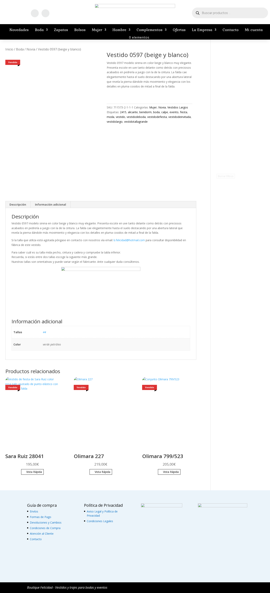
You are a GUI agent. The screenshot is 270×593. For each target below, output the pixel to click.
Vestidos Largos (177, 107)
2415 (123, 112)
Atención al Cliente (42, 533)
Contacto (231, 30)
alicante (133, 112)
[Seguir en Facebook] (35, 13)
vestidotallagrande (136, 121)
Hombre (119, 30)
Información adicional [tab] (50, 204)
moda (110, 117)
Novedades (19, 30)
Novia (30, 49)
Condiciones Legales (100, 521)
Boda (39, 30)
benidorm (145, 112)
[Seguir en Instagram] (45, 13)
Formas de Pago (40, 517)
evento (174, 112)
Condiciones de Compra (45, 528)
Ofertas (179, 30)
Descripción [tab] (17, 204)
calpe (164, 112)
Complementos (149, 30)
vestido (120, 117)
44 (44, 332)
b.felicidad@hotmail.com (129, 240)
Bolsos (80, 30)
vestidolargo (115, 121)
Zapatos (61, 30)
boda (156, 112)
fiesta (183, 112)
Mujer (97, 30)
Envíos (34, 511)
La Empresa (202, 30)
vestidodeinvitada (179, 117)
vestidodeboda (136, 117)
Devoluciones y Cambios (45, 522)
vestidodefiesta (157, 117)
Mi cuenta (254, 30)
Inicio (9, 49)
